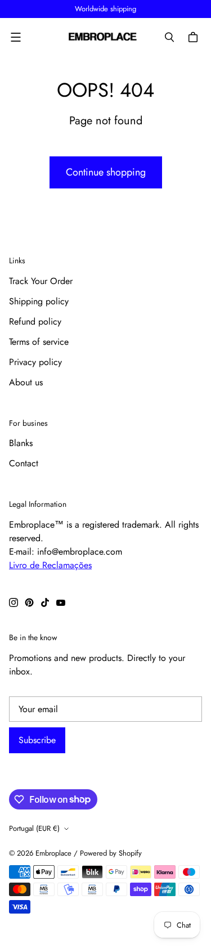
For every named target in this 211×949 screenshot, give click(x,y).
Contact (23, 463)
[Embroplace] (103, 37)
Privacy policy (35, 362)
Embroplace (53, 853)
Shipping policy (39, 301)
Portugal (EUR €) (34, 828)
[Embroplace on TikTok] (45, 602)
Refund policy (35, 321)
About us (26, 382)
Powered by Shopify (111, 853)
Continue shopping (106, 172)
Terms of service (39, 341)
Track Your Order (41, 281)
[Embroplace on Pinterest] (29, 602)
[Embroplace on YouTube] (61, 602)
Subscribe (37, 740)
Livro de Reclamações (50, 565)
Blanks (21, 443)
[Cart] (195, 37)
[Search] (169, 37)
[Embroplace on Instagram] (13, 602)
